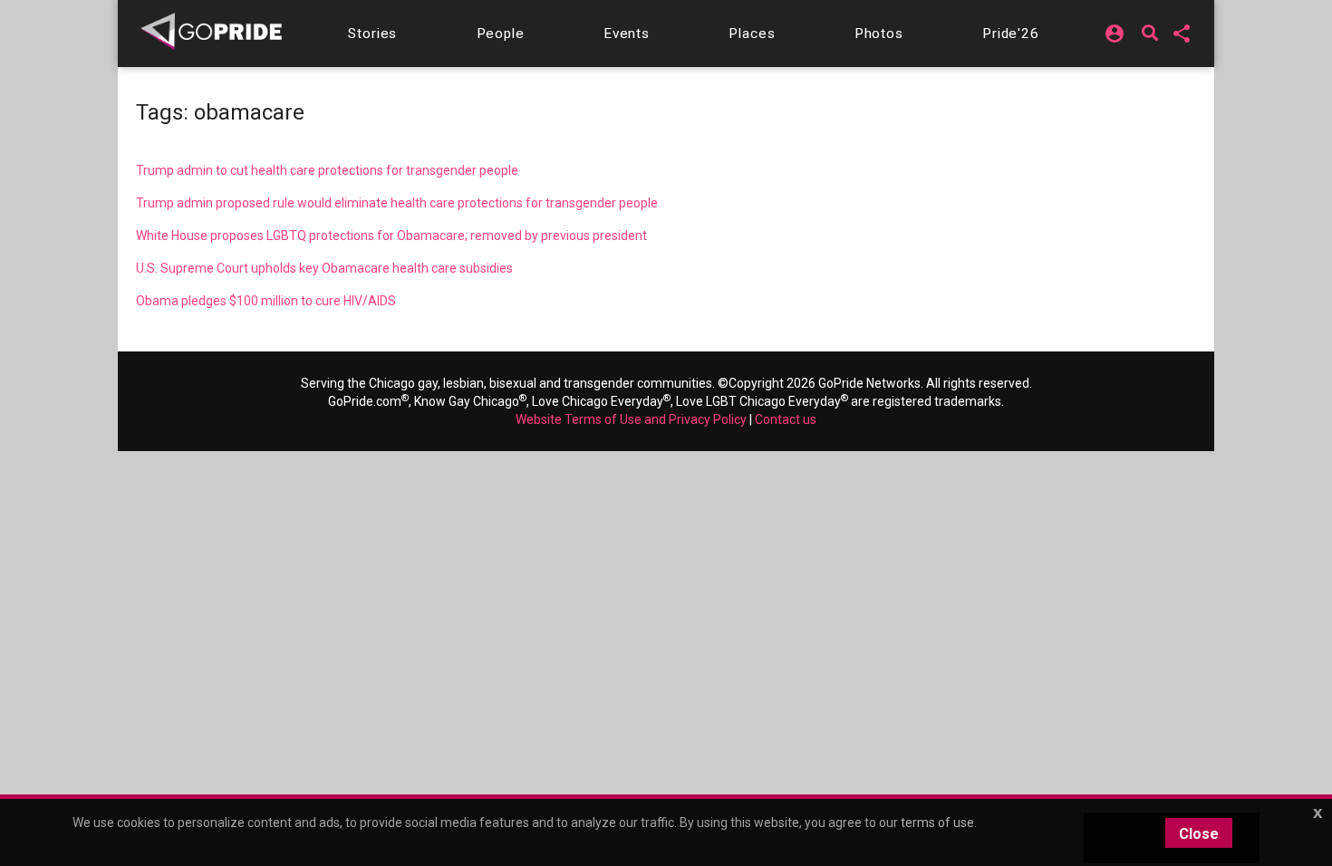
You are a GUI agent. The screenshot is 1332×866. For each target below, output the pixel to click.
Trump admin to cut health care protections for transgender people (327, 170)
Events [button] (626, 33)
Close (1199, 833)
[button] (372, 33)
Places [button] (752, 33)
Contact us (785, 419)
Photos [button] (878, 33)
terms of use (937, 822)
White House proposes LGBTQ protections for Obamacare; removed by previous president (391, 235)
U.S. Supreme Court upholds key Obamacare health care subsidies (324, 268)
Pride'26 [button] (1010, 33)
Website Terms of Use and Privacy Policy (631, 419)
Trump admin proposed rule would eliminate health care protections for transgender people (397, 203)
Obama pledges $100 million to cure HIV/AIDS (266, 300)
